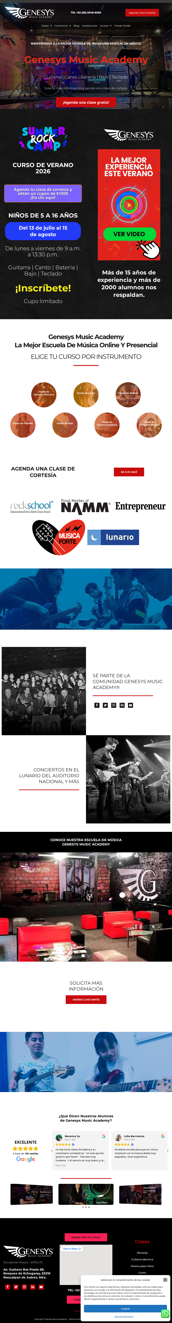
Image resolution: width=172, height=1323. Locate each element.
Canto (142, 1272)
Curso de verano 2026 (43, 168)
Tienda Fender (122, 25)
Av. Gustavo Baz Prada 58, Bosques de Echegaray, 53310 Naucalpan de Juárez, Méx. (26, 1273)
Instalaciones (89, 25)
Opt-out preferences (123, 1316)
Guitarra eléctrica (142, 1259)
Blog (76, 25)
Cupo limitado (43, 301)
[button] (165, 1279)
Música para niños (142, 1266)
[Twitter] (105, 705)
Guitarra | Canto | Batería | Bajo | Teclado (43, 270)
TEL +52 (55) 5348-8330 (86, 12)
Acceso (104, 25)
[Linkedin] (122, 705)
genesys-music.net (86, 308)
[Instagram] (113, 705)
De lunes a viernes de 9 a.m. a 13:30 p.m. (43, 251)
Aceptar (125, 1308)
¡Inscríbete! (43, 288)
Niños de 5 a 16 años (43, 215)
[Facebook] (96, 705)
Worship (142, 1252)
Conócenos (61, 25)
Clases (45, 25)
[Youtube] (130, 705)
